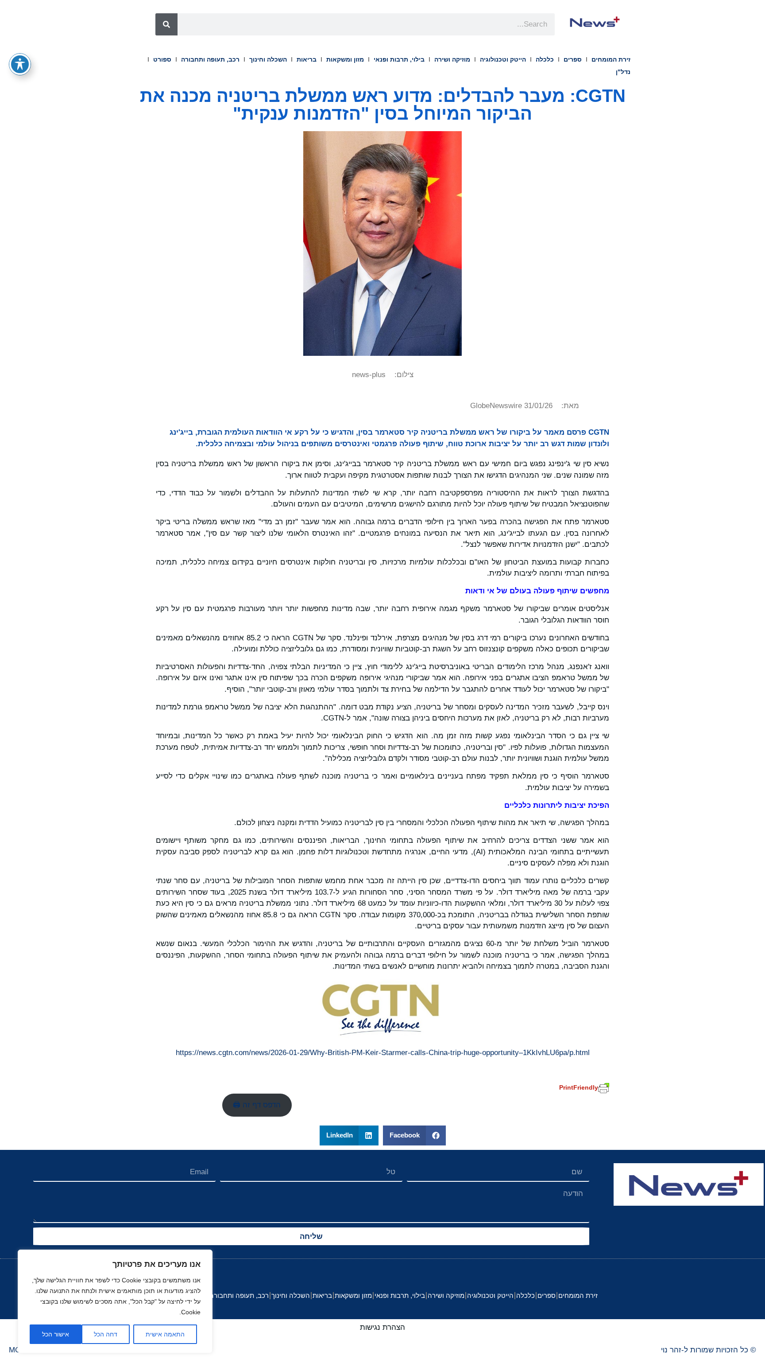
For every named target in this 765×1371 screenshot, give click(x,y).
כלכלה (545, 59)
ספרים (573, 59)
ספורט (162, 59)
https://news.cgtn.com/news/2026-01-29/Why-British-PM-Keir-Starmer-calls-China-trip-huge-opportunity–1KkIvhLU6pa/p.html (383, 1052)
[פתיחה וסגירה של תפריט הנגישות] (20, 64)
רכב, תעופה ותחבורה (210, 59)
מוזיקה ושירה (452, 59)
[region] (115, 1301)
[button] (414, 1135)
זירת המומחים (610, 59)
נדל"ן (623, 71)
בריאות (307, 59)
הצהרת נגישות (382, 1327)
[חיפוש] (166, 24)
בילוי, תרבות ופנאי (399, 59)
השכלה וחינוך (268, 59)
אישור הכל (55, 1334)
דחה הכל (105, 1334)
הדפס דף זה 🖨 (257, 1105)
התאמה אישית (165, 1334)
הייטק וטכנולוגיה (503, 59)
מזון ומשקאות (345, 59)
